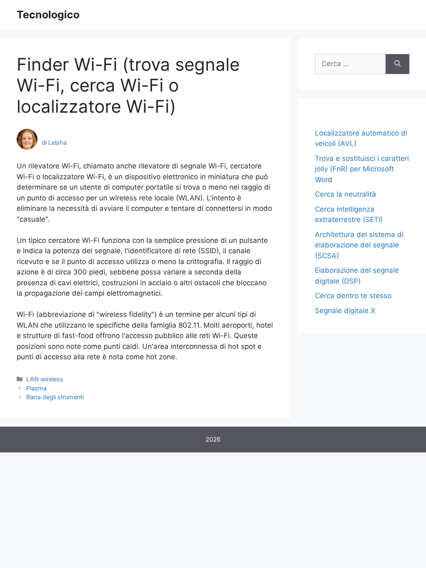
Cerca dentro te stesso (353, 295)
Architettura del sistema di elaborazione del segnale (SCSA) (359, 245)
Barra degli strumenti (55, 396)
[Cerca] (397, 64)
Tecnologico (48, 14)
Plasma (36, 388)
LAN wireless (44, 379)
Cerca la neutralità (345, 194)
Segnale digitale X (345, 310)
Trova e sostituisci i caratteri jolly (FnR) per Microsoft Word (362, 169)
